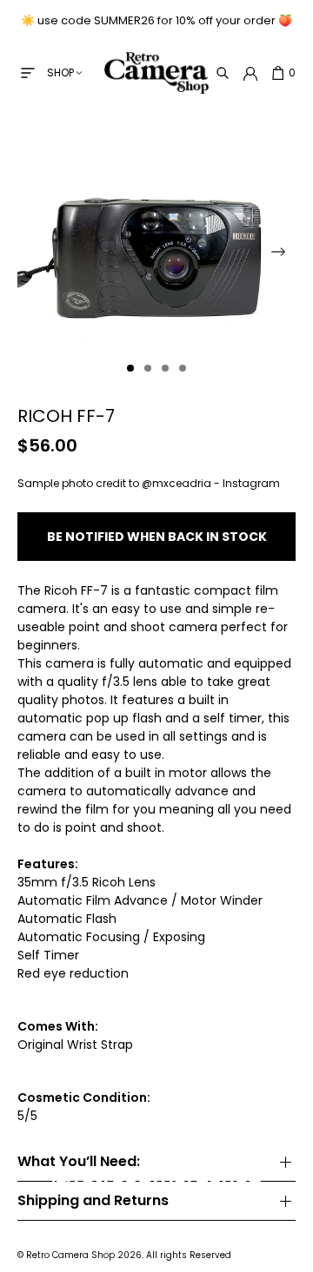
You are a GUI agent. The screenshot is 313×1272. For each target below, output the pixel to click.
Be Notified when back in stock (157, 536)
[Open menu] (27, 73)
